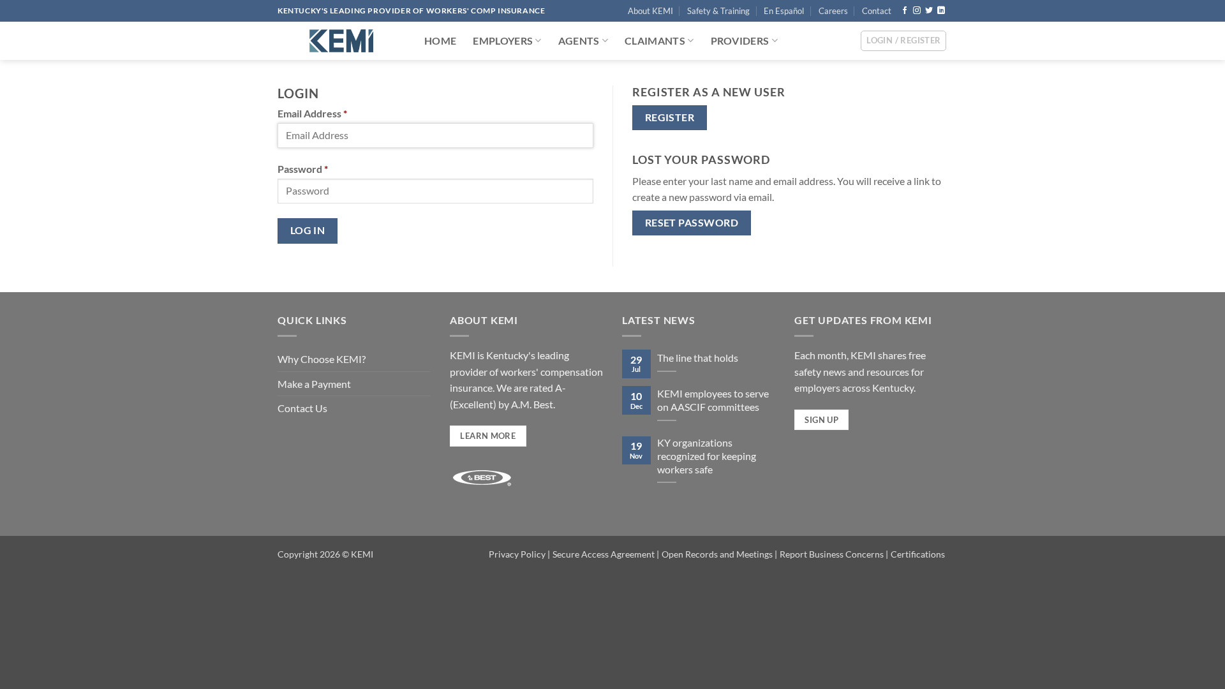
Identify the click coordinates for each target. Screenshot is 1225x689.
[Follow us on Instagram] (917, 10)
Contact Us (302, 408)
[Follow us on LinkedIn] (941, 10)
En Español (784, 11)
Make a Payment (314, 384)
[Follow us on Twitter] (929, 10)
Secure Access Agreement (604, 554)
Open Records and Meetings (717, 554)
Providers (740, 40)
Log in (307, 230)
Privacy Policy (517, 554)
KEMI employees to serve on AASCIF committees (713, 400)
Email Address (312, 113)
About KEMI (650, 11)
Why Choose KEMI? (322, 359)
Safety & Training (718, 11)
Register (670, 117)
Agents (579, 40)
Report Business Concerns (832, 554)
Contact (876, 11)
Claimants (655, 40)
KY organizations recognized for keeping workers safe (706, 455)
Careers (833, 11)
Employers (503, 40)
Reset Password (692, 222)
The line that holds (697, 358)
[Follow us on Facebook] (905, 10)
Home (440, 40)
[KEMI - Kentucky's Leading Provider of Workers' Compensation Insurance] (341, 41)
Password (303, 169)
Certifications (918, 554)
